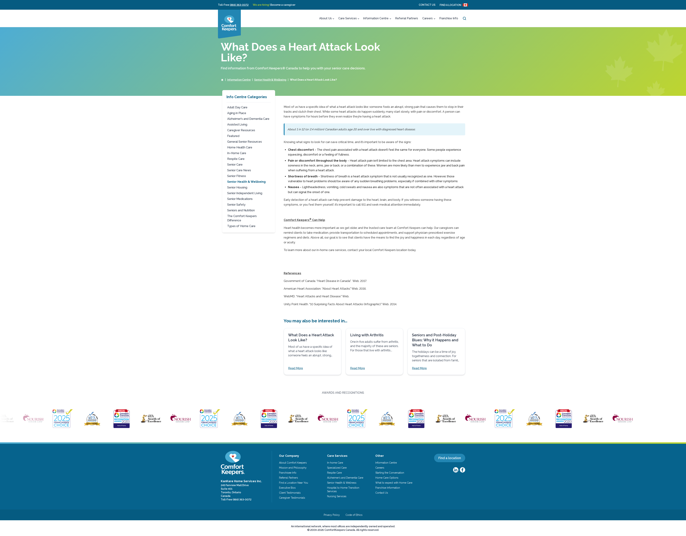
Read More (295, 368)
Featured (233, 136)
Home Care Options (386, 477)
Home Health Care (239, 147)
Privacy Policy (332, 514)
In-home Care (335, 462)
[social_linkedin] (455, 470)
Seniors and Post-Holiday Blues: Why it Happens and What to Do (435, 340)
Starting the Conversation (389, 472)
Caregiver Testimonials (292, 497)
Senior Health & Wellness (341, 482)
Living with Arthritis (367, 335)
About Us (325, 18)
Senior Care (235, 164)
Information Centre (376, 18)
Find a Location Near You (293, 482)
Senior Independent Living (244, 193)
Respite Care (236, 159)
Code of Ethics (354, 514)
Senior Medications (240, 199)
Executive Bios (287, 487)
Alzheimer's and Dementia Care (248, 119)
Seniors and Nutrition (241, 210)
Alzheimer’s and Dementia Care (345, 477)
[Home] (222, 80)
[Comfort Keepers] (229, 24)
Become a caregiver (274, 4)
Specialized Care (337, 467)
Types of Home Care (241, 226)
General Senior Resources (244, 141)
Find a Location (450, 5)
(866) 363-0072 (239, 4)
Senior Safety (236, 204)
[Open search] (464, 18)
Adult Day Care (237, 107)
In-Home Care (236, 153)
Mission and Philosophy (293, 467)
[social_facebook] (462, 470)
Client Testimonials (290, 492)
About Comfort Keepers (293, 462)
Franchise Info (448, 18)
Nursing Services (336, 496)
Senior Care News (239, 170)
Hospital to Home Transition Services (343, 489)
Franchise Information (387, 487)
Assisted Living (237, 124)
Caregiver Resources (241, 130)
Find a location (449, 458)
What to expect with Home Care (393, 482)
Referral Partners (406, 18)
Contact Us (427, 4)
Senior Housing (237, 187)
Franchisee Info (287, 472)
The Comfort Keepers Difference (242, 218)
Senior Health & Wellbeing (270, 79)
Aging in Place (236, 113)
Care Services (347, 18)
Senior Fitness (236, 176)
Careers (427, 18)
